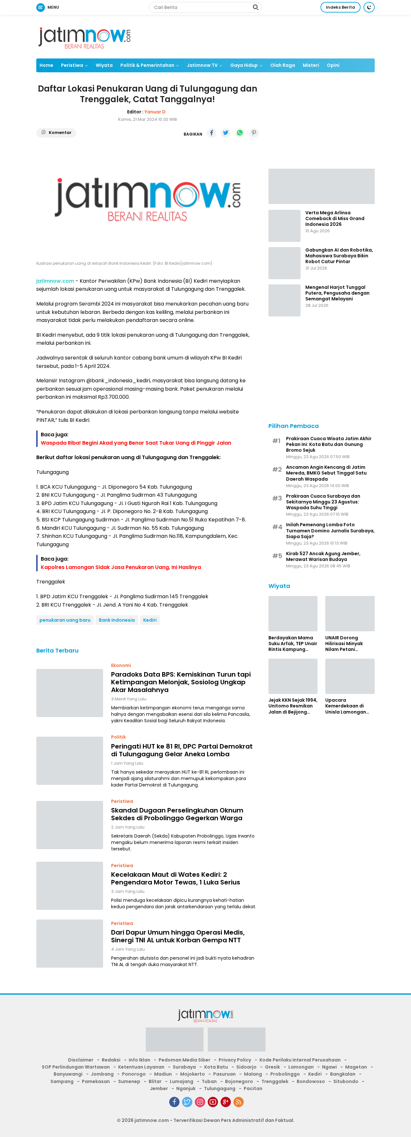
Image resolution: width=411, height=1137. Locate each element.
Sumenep (129, 1081)
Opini (333, 65)
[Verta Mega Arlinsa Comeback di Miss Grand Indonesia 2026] (284, 226)
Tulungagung (219, 1088)
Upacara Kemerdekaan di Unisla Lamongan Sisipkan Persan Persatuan (345, 706)
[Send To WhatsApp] (240, 133)
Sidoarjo (246, 1067)
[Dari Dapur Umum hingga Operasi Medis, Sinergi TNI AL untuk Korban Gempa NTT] (69, 943)
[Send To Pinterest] (254, 133)
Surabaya (184, 1067)
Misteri (311, 65)
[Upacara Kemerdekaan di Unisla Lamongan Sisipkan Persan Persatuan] (350, 676)
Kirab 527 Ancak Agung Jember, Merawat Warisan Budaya (323, 556)
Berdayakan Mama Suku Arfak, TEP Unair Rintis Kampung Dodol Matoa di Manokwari (292, 643)
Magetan (356, 1067)
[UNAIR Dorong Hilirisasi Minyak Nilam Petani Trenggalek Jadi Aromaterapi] (350, 613)
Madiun (163, 1074)
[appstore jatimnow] (237, 1041)
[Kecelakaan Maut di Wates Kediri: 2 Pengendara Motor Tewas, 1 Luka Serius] (69, 886)
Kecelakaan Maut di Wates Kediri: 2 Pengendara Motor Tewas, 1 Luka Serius (175, 878)
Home (46, 65)
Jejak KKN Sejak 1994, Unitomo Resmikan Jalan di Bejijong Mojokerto (293, 706)
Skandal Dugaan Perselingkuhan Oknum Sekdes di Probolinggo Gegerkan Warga (177, 814)
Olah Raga (282, 65)
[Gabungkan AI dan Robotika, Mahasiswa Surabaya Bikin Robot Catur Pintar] (284, 263)
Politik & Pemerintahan (147, 65)
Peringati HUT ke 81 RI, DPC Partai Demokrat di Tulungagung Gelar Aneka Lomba (182, 750)
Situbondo (345, 1081)
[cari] (255, 8)
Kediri (150, 620)
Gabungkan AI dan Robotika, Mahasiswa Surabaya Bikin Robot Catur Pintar (339, 256)
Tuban (209, 1081)
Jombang (102, 1074)
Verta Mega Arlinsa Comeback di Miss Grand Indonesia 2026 (334, 218)
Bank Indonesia (117, 620)
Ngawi (329, 1067)
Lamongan (301, 1067)
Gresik (272, 1067)
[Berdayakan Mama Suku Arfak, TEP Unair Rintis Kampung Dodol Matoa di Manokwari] (293, 613)
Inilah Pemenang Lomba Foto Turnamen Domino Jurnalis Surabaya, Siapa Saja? (330, 530)
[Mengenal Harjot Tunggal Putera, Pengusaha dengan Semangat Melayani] (284, 300)
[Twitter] (187, 1102)
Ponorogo (134, 1074)
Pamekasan (96, 1081)
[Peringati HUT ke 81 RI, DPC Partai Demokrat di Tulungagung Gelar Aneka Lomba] (69, 761)
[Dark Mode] (369, 7)
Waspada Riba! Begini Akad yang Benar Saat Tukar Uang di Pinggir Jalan (136, 443)
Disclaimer (80, 1060)
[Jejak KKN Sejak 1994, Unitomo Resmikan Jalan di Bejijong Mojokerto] (293, 676)
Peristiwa (72, 65)
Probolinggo (285, 1074)
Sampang (62, 1081)
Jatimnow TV (202, 65)
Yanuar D (155, 112)
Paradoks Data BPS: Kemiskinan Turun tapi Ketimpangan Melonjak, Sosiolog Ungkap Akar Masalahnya (181, 682)
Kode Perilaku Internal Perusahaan (300, 1060)
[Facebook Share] (211, 133)
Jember (159, 1088)
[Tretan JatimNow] (321, 185)
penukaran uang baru (65, 620)
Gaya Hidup (244, 65)
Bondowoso (311, 1081)
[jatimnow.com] (84, 36)
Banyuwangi (68, 1074)
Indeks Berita (340, 7)
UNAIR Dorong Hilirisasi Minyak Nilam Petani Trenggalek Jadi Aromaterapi (344, 643)
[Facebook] (174, 1102)
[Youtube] (213, 1102)
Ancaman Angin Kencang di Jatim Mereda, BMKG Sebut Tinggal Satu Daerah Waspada (326, 473)
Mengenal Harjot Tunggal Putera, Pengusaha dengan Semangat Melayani (337, 293)
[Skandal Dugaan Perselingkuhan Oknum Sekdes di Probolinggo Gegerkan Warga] (69, 825)
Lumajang (181, 1081)
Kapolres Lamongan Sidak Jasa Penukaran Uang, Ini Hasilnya (121, 567)
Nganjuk (186, 1088)
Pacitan (253, 1088)
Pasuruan (224, 1074)
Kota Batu (216, 1067)
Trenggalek (274, 1081)
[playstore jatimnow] (175, 1041)
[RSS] (238, 1102)
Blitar (155, 1081)
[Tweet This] (226, 133)
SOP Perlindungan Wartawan (76, 1067)
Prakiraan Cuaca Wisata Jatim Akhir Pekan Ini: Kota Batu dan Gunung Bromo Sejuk (329, 444)
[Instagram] (200, 1102)
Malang (253, 1074)
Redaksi (111, 1060)
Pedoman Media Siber (184, 1060)
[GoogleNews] (226, 1102)
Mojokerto (192, 1074)
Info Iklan (139, 1060)
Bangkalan (342, 1074)
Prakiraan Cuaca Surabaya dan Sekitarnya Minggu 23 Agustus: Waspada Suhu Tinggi (323, 502)
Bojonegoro (239, 1081)
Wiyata (104, 65)
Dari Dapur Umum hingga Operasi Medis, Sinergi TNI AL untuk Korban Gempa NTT (178, 936)
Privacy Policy (235, 1060)
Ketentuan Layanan (141, 1067)
